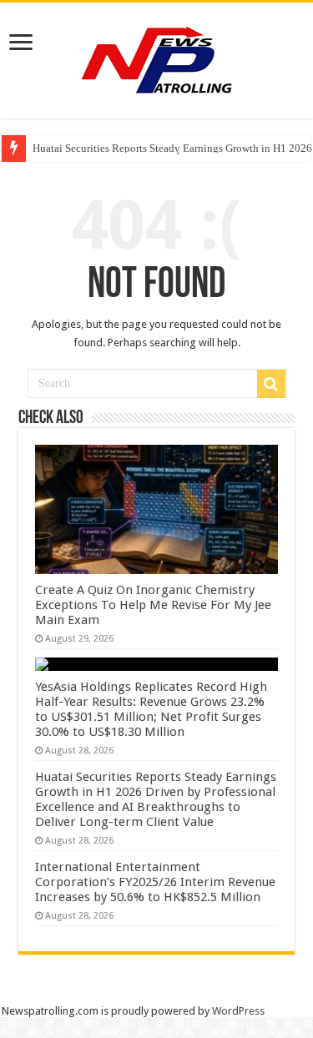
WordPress (238, 1011)
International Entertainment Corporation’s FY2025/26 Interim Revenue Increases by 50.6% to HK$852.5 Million (155, 881)
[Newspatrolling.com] (156, 58)
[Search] (271, 384)
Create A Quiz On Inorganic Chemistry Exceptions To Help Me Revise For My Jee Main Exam (153, 604)
